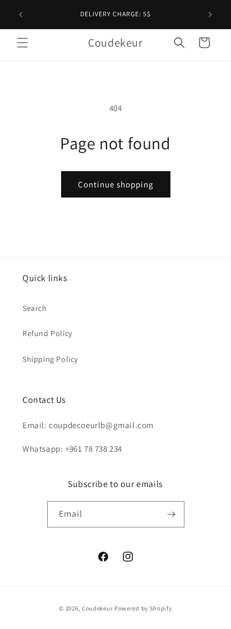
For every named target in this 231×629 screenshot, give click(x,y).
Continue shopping (116, 184)
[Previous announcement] (20, 14)
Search (34, 308)
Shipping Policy (50, 359)
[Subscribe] (171, 514)
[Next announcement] (210, 14)
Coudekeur (97, 608)
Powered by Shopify (143, 608)
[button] (22, 42)
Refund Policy (47, 333)
